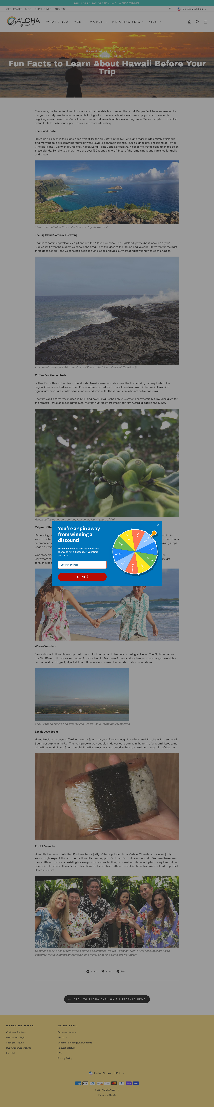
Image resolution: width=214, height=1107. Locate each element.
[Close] (158, 524)
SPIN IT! (82, 577)
